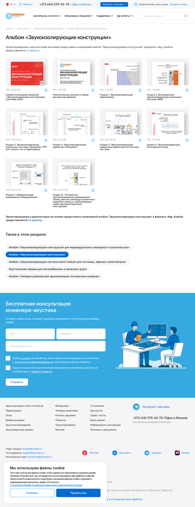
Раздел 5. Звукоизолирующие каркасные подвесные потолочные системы (119, 147)
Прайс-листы (98, 415)
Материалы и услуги (46, 16)
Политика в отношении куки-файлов (119, 499)
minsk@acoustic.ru (32, 449)
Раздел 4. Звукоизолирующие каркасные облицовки (69, 146)
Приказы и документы (103, 429)
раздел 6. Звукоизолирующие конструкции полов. (163, 146)
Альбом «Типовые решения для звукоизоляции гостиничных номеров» (54, 276)
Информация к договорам (105, 424)
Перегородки (14, 410)
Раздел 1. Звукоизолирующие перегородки (116, 96)
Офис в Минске (81, 4)
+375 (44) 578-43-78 (54, 4)
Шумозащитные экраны (19, 429)
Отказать (32, 492)
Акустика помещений (18, 424)
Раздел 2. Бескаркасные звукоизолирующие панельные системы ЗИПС (164, 97)
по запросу (32, 50)
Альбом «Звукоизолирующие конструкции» (37, 254)
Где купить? (124, 16)
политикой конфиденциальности (33, 362)
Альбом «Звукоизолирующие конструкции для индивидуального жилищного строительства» (69, 247)
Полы (9, 415)
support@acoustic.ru (33, 453)
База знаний (97, 420)
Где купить (96, 410)
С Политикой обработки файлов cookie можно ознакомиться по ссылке (46, 485)
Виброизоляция (15, 420)
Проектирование (65, 424)
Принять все (78, 492)
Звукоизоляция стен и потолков (24, 405)
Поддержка (103, 16)
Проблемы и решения (77, 16)
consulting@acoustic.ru (40, 457)
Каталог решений (65, 415)
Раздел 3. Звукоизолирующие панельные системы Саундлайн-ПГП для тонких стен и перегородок (26, 147)
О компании (97, 405)
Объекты (60, 420)
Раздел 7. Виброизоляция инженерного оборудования (21, 196)
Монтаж (60, 429)
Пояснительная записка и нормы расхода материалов (71, 96)
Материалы (62, 405)
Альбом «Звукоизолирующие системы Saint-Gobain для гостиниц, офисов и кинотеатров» (67, 261)
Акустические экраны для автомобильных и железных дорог (48, 269)
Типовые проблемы (66, 410)
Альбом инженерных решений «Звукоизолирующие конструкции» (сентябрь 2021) (26, 97)
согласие (25, 358)
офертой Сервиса (41, 371)
